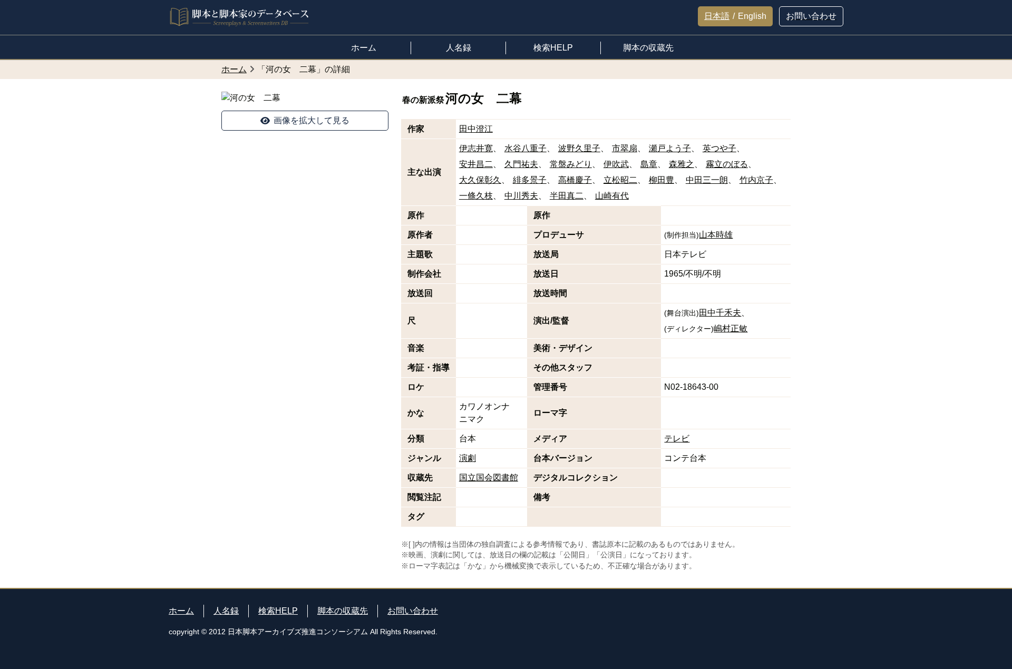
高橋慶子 (575, 179)
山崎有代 (612, 195)
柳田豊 (661, 179)
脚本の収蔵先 (342, 610)
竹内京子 (756, 179)
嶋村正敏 (730, 328)
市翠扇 (624, 148)
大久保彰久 (480, 179)
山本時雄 (716, 234)
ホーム (181, 610)
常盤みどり (571, 164)
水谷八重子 (525, 148)
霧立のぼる (727, 164)
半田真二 (566, 195)
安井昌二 (476, 164)
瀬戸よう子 (670, 148)
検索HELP (278, 610)
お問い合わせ (412, 610)
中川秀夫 (521, 195)
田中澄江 (476, 128)
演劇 (467, 458)
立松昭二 (620, 179)
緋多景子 (530, 179)
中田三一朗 (707, 179)
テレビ (676, 438)
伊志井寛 (476, 148)
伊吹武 (616, 164)
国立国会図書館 (488, 477)
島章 (648, 164)
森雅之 (681, 164)
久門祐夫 (521, 164)
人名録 (226, 610)
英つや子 (719, 148)
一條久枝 (476, 195)
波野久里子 (579, 148)
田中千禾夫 (720, 312)
